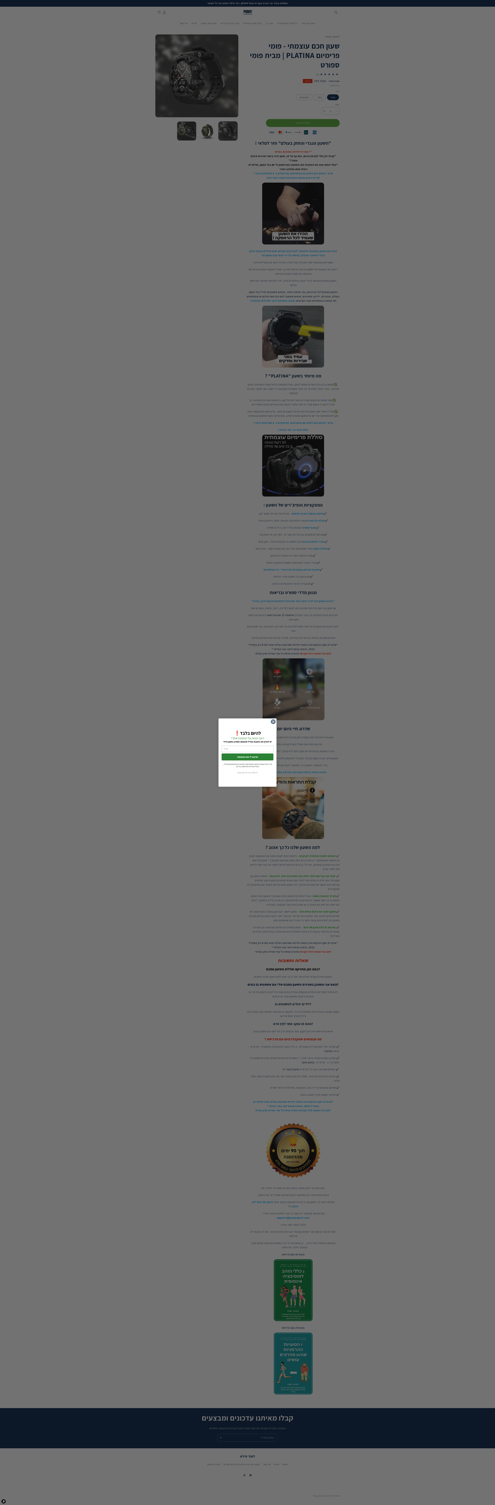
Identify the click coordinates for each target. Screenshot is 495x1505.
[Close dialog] (273, 721)
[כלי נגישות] (4, 1501)
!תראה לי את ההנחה (247, 757)
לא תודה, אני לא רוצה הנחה (247, 772)
